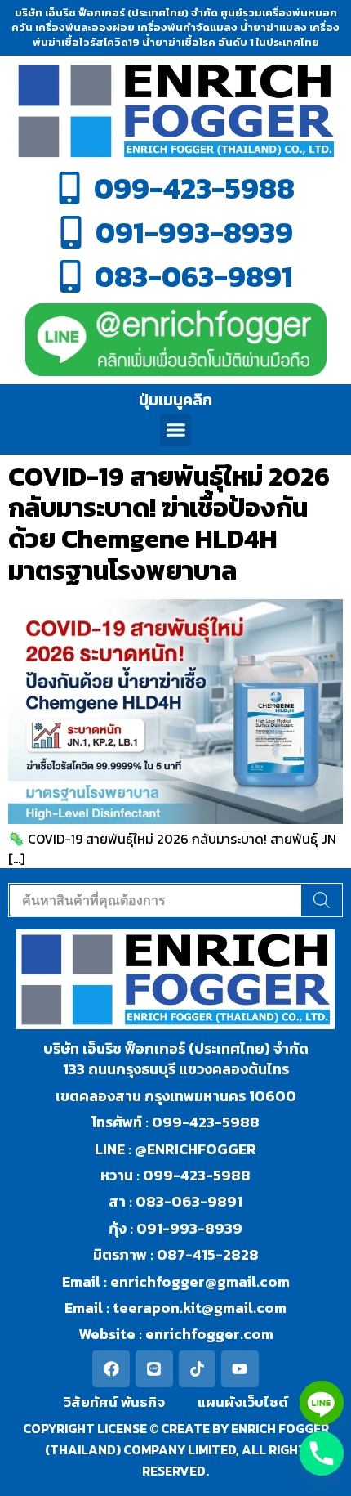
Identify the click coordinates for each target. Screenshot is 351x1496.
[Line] (154, 1369)
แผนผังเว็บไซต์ (243, 1402)
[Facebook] (111, 1369)
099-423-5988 (206, 1122)
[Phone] (322, 1453)
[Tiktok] (197, 1369)
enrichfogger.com (209, 1334)
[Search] (321, 900)
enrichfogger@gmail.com (200, 1281)
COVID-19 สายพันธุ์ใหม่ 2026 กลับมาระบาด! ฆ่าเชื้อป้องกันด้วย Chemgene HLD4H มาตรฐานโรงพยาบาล (169, 523)
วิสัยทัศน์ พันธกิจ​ (114, 1402)
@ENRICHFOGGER (195, 1149)
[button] (175, 430)
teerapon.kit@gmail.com (198, 1308)
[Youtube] (240, 1369)
